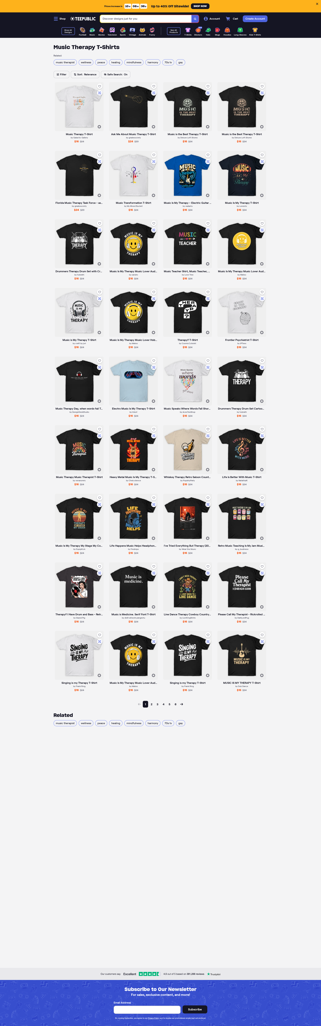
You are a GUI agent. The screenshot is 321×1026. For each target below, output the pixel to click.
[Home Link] (82, 19)
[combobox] (146, 19)
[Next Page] (181, 704)
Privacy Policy (153, 1018)
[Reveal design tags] (99, 126)
